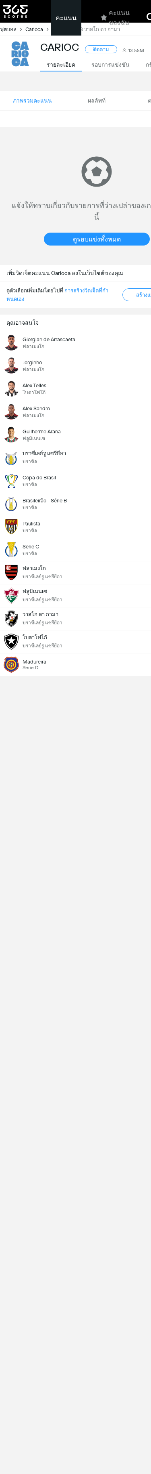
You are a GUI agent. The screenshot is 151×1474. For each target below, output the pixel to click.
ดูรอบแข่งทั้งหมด (97, 239)
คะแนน (66, 18)
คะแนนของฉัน (119, 18)
